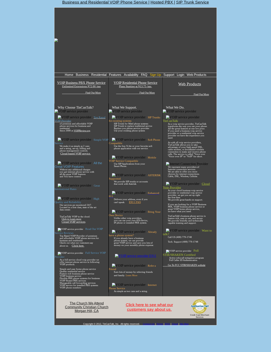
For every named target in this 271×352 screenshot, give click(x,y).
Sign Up (155, 74)
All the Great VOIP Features (78, 164)
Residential (98, 74)
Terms (159, 324)
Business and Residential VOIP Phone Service (105, 2)
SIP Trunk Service (192, 2)
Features (115, 74)
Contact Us (149, 324)
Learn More (131, 275)
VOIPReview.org (82, 131)
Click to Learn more (71, 219)
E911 (167, 324)
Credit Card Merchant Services (199, 316)
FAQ (144, 74)
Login (180, 74)
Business (82, 74)
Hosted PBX (162, 2)
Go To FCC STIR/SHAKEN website (184, 265)
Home (69, 74)
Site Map (184, 324)
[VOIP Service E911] (135, 256)
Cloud (175, 324)
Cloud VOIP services (73, 221)
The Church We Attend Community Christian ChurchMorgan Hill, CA (86, 307)
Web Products (196, 74)
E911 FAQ (135, 202)
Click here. (78, 245)
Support (168, 74)
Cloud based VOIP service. (75, 153)
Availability (131, 74)
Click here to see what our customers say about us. (149, 307)
